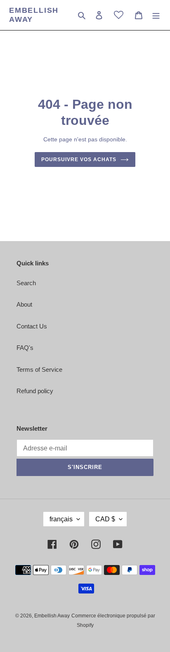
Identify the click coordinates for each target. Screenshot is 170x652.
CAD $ (105, 519)
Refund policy (35, 390)
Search (26, 282)
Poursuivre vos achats (78, 159)
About (24, 304)
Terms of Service (39, 369)
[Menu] (156, 15)
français (61, 519)
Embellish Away (34, 14)
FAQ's (25, 347)
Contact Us (32, 326)
